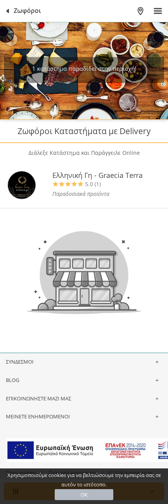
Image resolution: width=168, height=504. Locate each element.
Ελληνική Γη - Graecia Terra (97, 175)
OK (84, 494)
